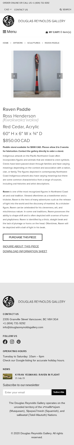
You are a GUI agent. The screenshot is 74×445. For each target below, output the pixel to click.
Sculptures (33, 43)
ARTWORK (18, 43)
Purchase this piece (22, 237)
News (6, 369)
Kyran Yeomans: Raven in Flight (37, 374)
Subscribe (58, 392)
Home (6, 43)
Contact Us (21, 10)
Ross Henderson (19, 116)
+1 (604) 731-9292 (14, 323)
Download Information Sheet (25, 251)
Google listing (24, 360)
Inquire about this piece (21, 246)
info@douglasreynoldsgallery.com (23, 327)
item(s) (60, 32)
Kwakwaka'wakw (20, 120)
